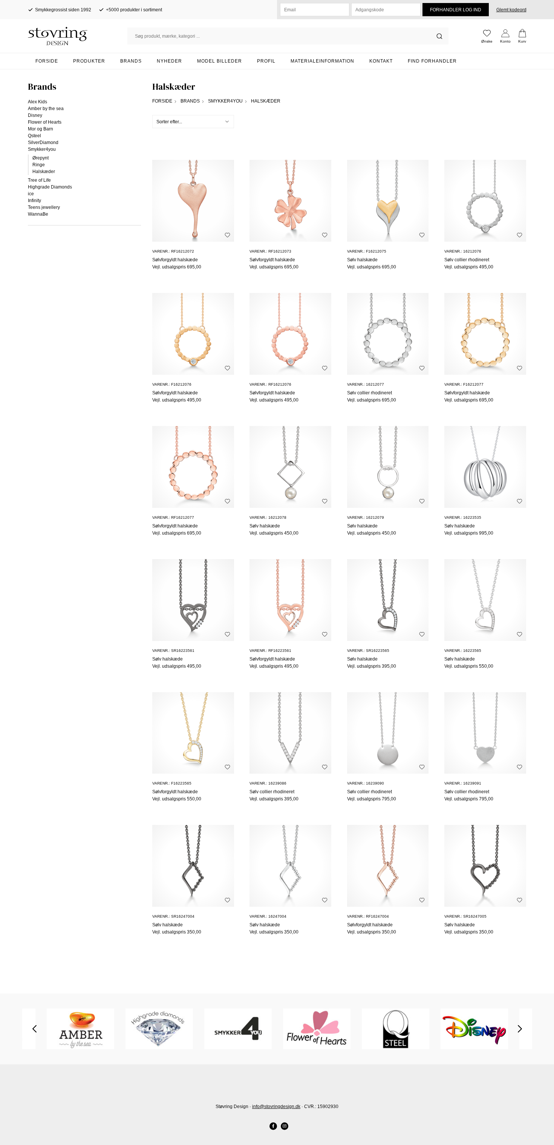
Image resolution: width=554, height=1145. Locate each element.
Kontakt (381, 61)
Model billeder (219, 61)
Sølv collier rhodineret (466, 259)
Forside (46, 61)
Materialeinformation (322, 61)
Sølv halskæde (362, 259)
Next (519, 1028)
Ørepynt (40, 158)
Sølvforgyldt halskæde (175, 259)
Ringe (38, 164)
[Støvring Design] (78, 36)
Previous (34, 1028)
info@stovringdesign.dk (276, 1106)
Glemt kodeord (511, 9)
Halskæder (43, 171)
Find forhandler (432, 61)
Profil (266, 61)
